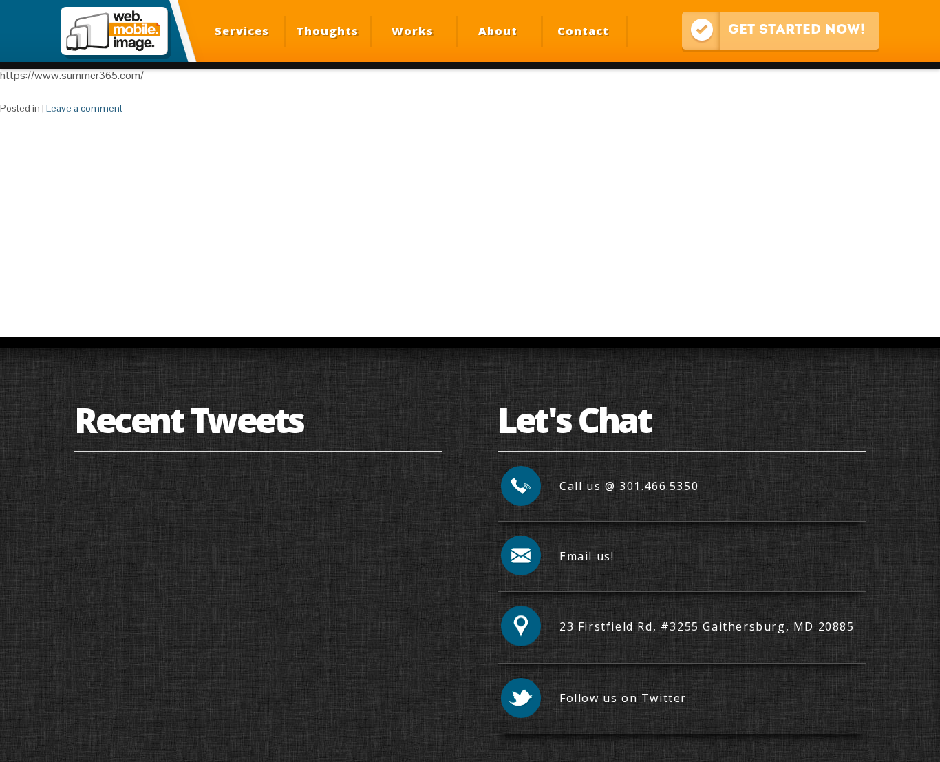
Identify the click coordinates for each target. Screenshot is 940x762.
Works (413, 31)
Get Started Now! (773, 29)
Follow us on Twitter (623, 698)
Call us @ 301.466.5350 (628, 486)
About (497, 31)
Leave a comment (84, 108)
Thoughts (327, 31)
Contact (583, 31)
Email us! (586, 556)
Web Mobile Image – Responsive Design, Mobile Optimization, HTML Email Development (114, 31)
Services (242, 31)
